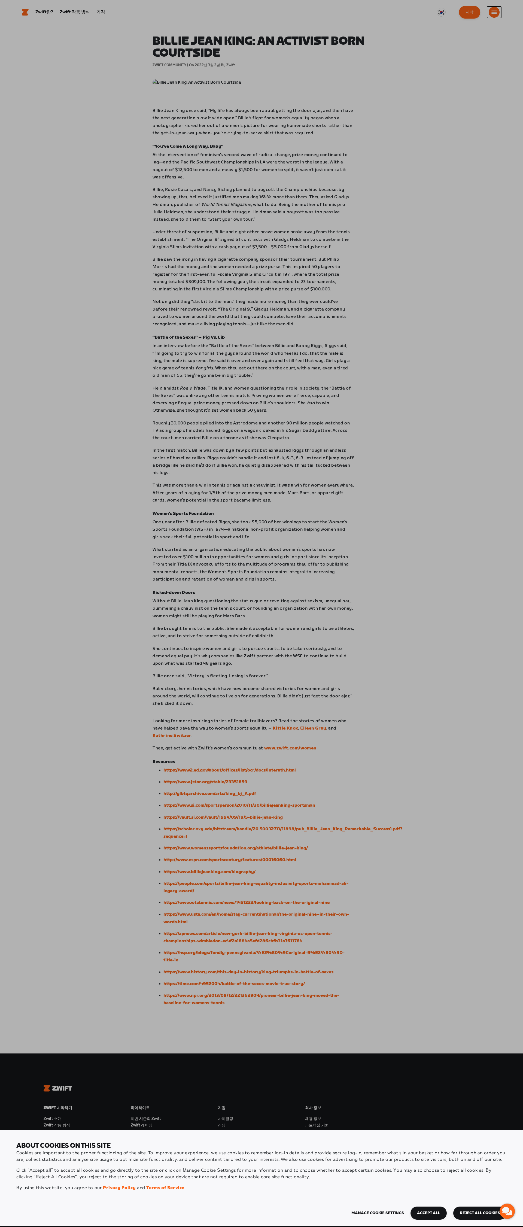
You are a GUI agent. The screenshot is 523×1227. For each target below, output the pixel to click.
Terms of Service (165, 1187)
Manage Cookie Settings (377, 1213)
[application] (507, 1211)
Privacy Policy (119, 1187)
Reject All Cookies (480, 1213)
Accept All (428, 1213)
